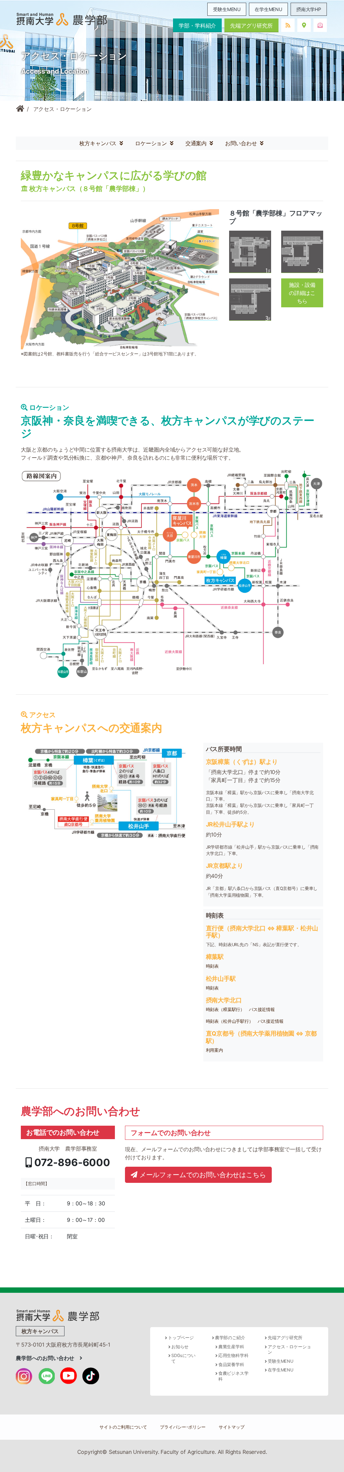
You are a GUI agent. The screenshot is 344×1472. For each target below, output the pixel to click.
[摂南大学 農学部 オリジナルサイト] (58, 1315)
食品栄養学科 (231, 1364)
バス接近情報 (262, 1009)
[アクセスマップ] (172, 573)
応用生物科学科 (233, 1355)
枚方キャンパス (98, 143)
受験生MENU (227, 9)
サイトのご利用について (123, 1427)
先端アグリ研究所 (251, 25)
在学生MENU (268, 9)
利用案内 (214, 1050)
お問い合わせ (242, 143)
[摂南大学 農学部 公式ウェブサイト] (62, 19)
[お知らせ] (288, 25)
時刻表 (212, 966)
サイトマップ (232, 1427)
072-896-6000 (71, 1162)
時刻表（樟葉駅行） (225, 1009)
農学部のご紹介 (230, 1337)
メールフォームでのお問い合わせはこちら (201, 1175)
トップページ (181, 1337)
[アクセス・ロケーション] (304, 25)
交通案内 (196, 143)
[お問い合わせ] (320, 25)
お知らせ (179, 1346)
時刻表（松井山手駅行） (229, 1021)
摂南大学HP (308, 9)
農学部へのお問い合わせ (48, 1358)
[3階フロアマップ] (250, 299)
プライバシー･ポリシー (182, 1427)
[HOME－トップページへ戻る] (20, 109)
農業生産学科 (231, 1346)
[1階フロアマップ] (250, 251)
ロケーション (152, 143)
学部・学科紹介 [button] (197, 25)
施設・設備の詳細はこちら (302, 292)
